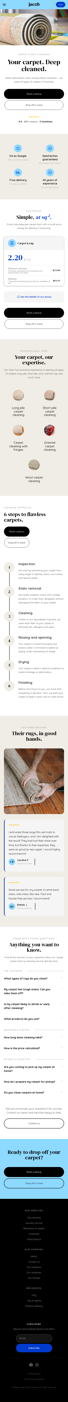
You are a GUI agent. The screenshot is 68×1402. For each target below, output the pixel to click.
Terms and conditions (34, 1379)
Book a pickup (34, 93)
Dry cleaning (34, 1217)
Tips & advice (34, 1300)
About (34, 1256)
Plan (60, 4)
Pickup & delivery (34, 1306)
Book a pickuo (16, 531)
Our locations (34, 1267)
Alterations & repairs (34, 1228)
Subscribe (34, 1347)
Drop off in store (34, 105)
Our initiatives (34, 1272)
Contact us (34, 1123)
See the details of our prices (35, 296)
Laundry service (34, 1222)
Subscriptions (34, 1239)
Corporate (34, 1233)
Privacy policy (34, 1373)
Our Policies (34, 1277)
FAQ (34, 1295)
